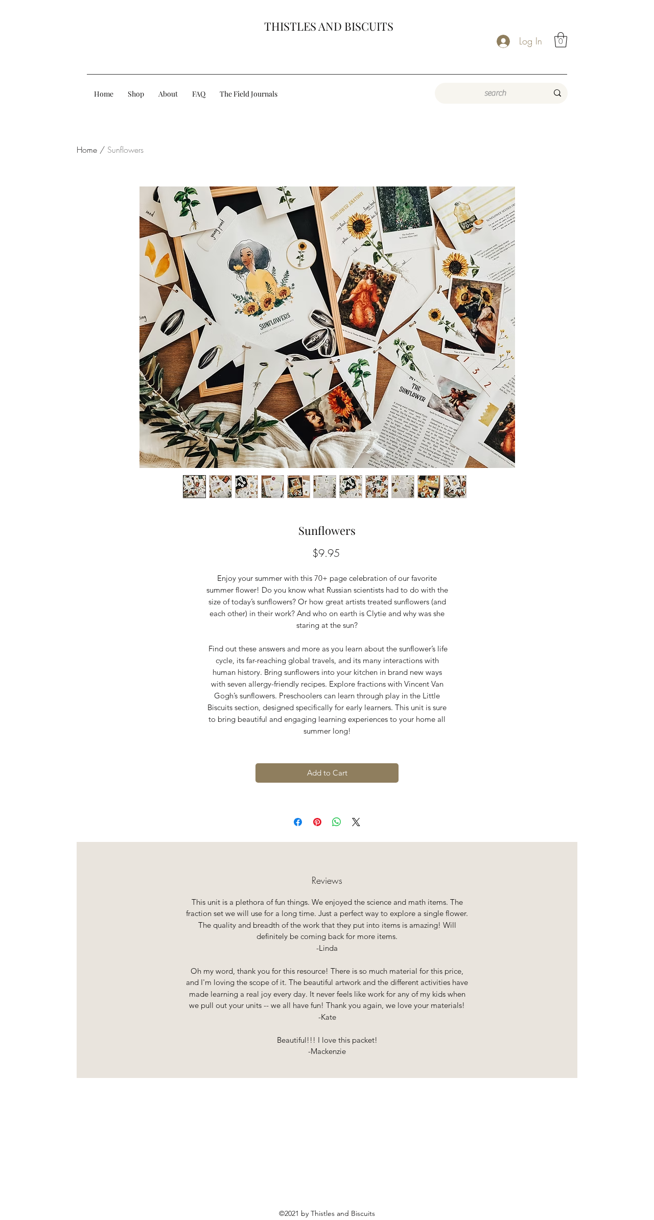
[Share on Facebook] (298, 822)
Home (87, 149)
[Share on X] (356, 822)
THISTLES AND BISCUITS (328, 26)
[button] (560, 40)
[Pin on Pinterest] (317, 822)
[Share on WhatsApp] (337, 822)
